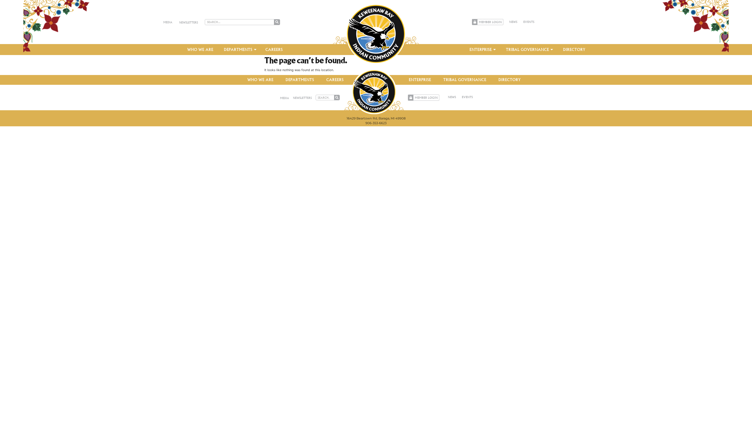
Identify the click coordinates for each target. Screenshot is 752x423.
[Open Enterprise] (495, 49)
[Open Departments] (255, 49)
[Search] (277, 22)
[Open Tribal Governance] (552, 49)
